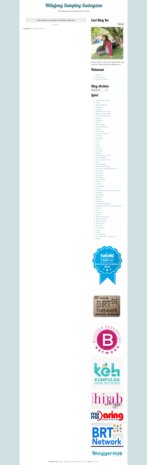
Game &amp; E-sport (103, 155)
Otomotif (99, 197)
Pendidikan (100, 201)
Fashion (99, 140)
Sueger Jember (101, 221)
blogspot (99, 109)
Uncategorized (101, 234)
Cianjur (98, 129)
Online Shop (100, 195)
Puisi (97, 210)
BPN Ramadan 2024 (103, 116)
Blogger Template (70, 461)
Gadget (98, 153)
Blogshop (99, 107)
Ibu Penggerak (101, 164)
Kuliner (98, 182)
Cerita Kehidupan (102, 127)
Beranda (56, 25)
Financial (99, 149)
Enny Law (94, 461)
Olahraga (99, 192)
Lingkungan (100, 186)
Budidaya (99, 120)
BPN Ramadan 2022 (103, 111)
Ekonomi (99, 136)
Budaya (98, 118)
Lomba (98, 188)
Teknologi (99, 225)
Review (98, 214)
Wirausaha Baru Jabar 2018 (106, 236)
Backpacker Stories (103, 100)
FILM (97, 144)
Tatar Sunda (100, 223)
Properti (98, 208)
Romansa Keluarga (103, 217)
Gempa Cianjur (101, 157)
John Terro (83, 461)
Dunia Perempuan (102, 133)
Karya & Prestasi (102, 79)
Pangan (98, 199)
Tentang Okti (100, 77)
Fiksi (97, 142)
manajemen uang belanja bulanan (108, 190)
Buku (97, 122)
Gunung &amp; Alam (103, 160)
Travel (98, 230)
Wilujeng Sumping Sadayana (73, 5)
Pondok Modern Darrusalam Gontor (109, 206)
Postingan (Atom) (38, 28)
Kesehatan (99, 175)
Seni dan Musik (101, 219)
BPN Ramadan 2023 (103, 114)
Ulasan (98, 232)
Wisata (98, 239)
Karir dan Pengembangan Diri (106, 168)
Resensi (99, 212)
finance (98, 146)
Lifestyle (99, 184)
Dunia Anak (100, 131)
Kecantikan (100, 173)
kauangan (99, 171)
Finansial (99, 151)
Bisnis (98, 103)
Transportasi (100, 228)
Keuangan (99, 177)
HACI (97, 162)
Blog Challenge (101, 105)
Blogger (60, 461)
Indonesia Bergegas (103, 166)
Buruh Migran (101, 125)
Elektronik (99, 138)
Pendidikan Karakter (103, 204)
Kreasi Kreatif (100, 179)
